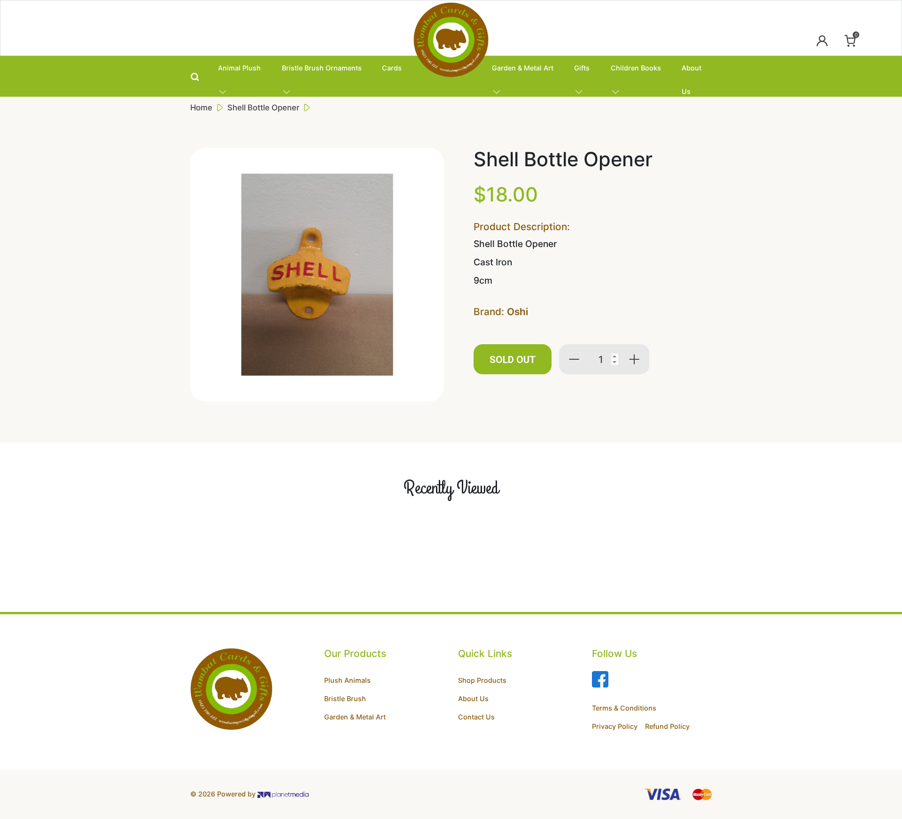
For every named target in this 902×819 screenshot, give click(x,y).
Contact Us (476, 717)
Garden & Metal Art (522, 68)
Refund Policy (667, 726)
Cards (392, 68)
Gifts (582, 68)
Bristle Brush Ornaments (322, 68)
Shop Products (482, 680)
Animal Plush (239, 68)
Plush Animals (347, 680)
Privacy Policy (615, 726)
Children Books (636, 68)
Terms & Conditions (624, 708)
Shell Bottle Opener (263, 107)
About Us (691, 71)
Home (201, 107)
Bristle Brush (345, 699)
